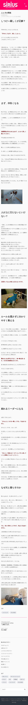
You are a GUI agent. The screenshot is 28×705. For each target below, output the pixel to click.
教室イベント (4, 661)
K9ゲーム (22, 679)
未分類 (2, 664)
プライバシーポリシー (16, 700)
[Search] (25, 689)
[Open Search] (24, 4)
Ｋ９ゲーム (3, 645)
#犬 (10, 679)
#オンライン (5, 676)
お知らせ (3, 648)
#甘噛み (15, 679)
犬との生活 (18, 16)
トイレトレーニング (6, 653)
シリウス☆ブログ (5, 16)
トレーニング (12, 16)
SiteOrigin (14, 702)
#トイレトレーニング (15, 676)
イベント (4, 682)
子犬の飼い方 (4, 659)
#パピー (4, 679)
